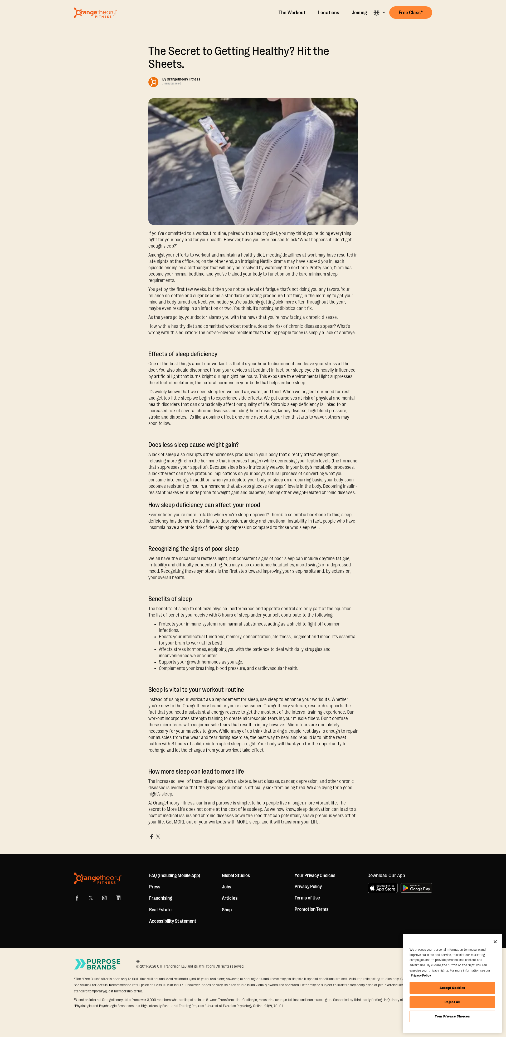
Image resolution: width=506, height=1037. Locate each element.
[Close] (495, 942)
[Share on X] (158, 837)
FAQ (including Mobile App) (175, 875)
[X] (90, 898)
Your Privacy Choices (452, 1016)
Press (154, 886)
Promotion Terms (312, 909)
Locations (328, 13)
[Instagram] (104, 898)
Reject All (452, 1002)
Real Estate (160, 909)
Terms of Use (307, 898)
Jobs (226, 886)
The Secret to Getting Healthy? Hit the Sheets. (238, 57)
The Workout (292, 13)
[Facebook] (77, 898)
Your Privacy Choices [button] (315, 875)
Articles (229, 898)
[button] (379, 12)
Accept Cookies (452, 988)
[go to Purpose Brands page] (97, 964)
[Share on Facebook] (151, 837)
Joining (359, 13)
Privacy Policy (308, 886)
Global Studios (236, 875)
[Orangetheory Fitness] (97, 878)
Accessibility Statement (172, 921)
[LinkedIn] (118, 898)
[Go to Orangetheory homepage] (95, 12)
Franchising (160, 898)
